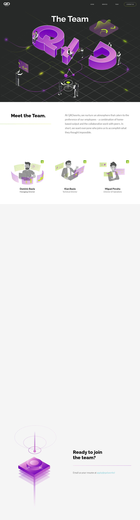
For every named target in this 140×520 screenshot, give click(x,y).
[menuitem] (92, 4)
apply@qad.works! (106, 472)
